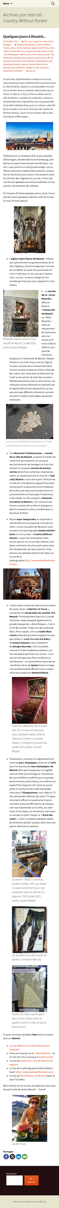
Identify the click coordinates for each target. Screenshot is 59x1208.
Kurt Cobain (37, 54)
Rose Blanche (18, 67)
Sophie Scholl (32, 67)
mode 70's (49, 54)
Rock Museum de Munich (33, 1075)
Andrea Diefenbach (26, 44)
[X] (12, 1156)
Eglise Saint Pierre (40, 47)
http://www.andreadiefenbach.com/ (35, 1071)
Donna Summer (24, 47)
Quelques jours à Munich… (24, 36)
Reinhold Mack (35, 64)
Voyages (7, 44)
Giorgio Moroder (33, 51)
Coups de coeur (40, 41)
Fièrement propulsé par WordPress (29, 1201)
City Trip (27, 41)
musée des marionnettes (23, 61)
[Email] (24, 1156)
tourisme (44, 67)
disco (13, 47)
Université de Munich (13, 70)
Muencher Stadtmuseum (14, 57)
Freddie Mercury (16, 51)
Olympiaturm (42, 61)
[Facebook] (6, 1156)
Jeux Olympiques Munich (14, 54)
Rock (50, 41)
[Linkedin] (18, 1156)
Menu (6, 3)
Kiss (29, 54)
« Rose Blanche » (43, 1053)
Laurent (31, 70)
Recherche (11, 1173)
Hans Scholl (47, 51)
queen (24, 64)
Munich (30, 57)
